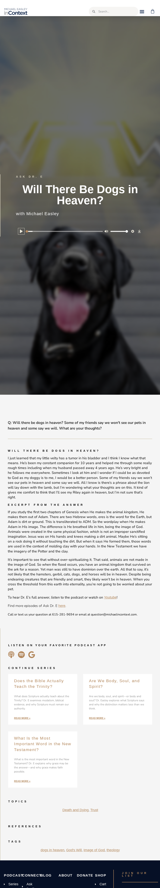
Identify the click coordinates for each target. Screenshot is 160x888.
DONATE (85, 875)
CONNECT (32, 875)
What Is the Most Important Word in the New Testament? (42, 744)
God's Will (74, 850)
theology (113, 850)
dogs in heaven (52, 850)
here (61, 606)
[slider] (64, 231)
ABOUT (66, 875)
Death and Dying (75, 810)
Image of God (94, 850)
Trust (94, 810)
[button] (142, 11)
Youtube (110, 597)
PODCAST (13, 875)
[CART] (153, 11)
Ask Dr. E (30, 176)
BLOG (46, 875)
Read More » (22, 718)
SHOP (100, 875)
